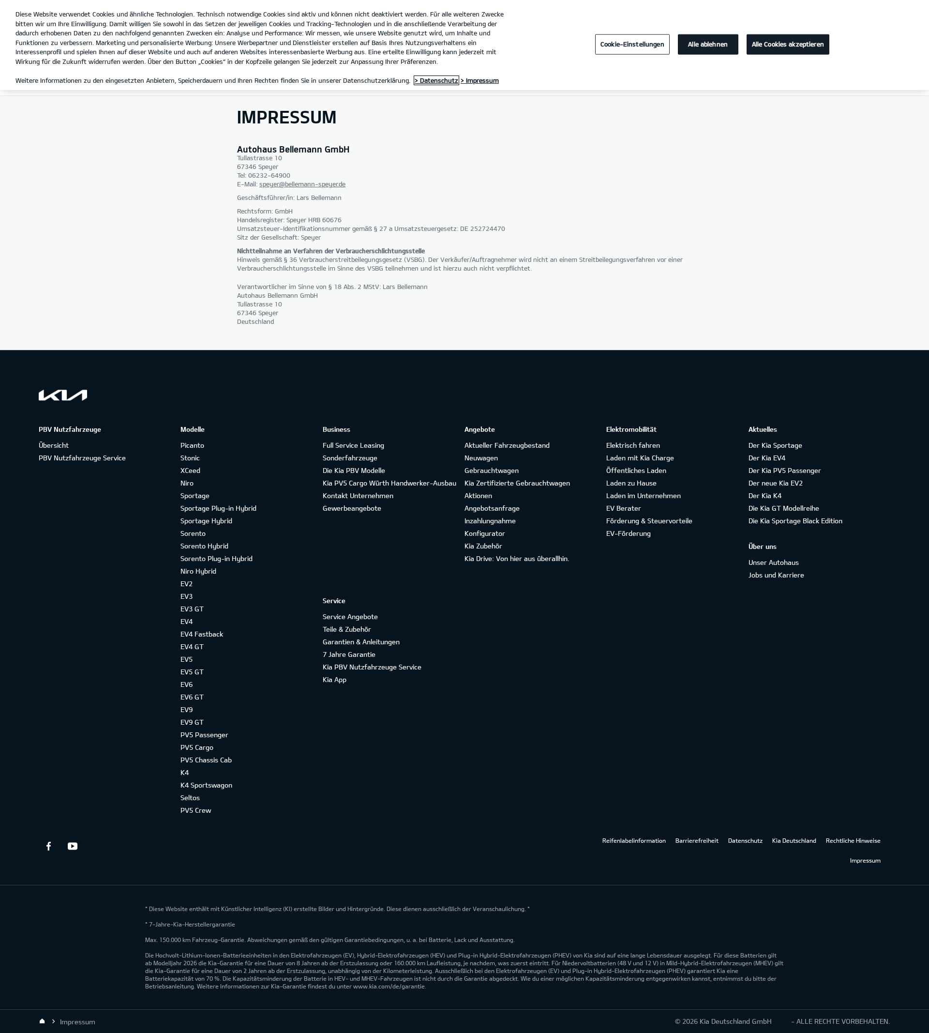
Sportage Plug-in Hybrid (218, 508)
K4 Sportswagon (206, 785)
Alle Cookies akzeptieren (788, 44)
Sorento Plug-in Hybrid (216, 558)
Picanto (192, 445)
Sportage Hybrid (206, 520)
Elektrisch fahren (633, 445)
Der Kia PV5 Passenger (785, 470)
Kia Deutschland (794, 840)
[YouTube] (72, 846)
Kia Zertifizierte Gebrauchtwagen (517, 483)
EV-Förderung (628, 533)
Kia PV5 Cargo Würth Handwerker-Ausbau (389, 483)
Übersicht (54, 445)
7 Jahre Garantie (349, 654)
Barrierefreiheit (697, 840)
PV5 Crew (195, 810)
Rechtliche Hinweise (853, 840)
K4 (184, 772)
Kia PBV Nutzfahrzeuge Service (372, 667)
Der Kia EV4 (767, 458)
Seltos (190, 797)
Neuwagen (481, 458)
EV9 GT (192, 722)
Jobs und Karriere (776, 575)
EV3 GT (192, 609)
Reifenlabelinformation (634, 840)
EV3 (186, 596)
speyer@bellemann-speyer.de (302, 184)
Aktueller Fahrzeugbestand (507, 445)
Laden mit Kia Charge (640, 458)
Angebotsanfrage (492, 508)
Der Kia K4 (765, 495)
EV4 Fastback (201, 634)
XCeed (190, 470)
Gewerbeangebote (352, 508)
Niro (187, 483)
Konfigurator (484, 533)
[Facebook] (48, 846)
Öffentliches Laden (636, 470)
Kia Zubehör (483, 546)
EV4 (186, 621)
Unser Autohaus (774, 562)
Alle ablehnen (708, 44)
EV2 (186, 583)
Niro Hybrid (198, 571)
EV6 (186, 684)
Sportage (195, 495)
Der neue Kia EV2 (776, 483)
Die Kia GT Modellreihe (784, 508)
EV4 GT (192, 646)
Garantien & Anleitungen (361, 642)
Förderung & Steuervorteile (649, 520)
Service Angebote (350, 616)
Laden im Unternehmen (643, 495)
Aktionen (478, 495)
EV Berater (623, 508)
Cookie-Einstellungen (632, 44)
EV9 (186, 709)
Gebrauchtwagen (491, 470)
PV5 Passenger (204, 734)
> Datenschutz (436, 80)
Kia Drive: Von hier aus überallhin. (516, 558)
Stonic (190, 458)
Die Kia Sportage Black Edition (795, 520)
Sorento (193, 533)
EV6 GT (192, 697)
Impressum (865, 860)
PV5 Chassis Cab (206, 760)
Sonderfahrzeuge (350, 458)
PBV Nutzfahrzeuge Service (82, 458)
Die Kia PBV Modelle (354, 470)
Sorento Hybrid (204, 546)
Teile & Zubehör (347, 629)
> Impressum (480, 80)
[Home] (42, 1021)
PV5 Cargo (196, 747)
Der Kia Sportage (775, 445)
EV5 (186, 659)
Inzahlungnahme (490, 520)
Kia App (334, 679)
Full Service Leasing (353, 445)
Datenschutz (745, 840)
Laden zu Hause (631, 483)
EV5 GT (192, 672)
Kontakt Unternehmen (358, 495)
